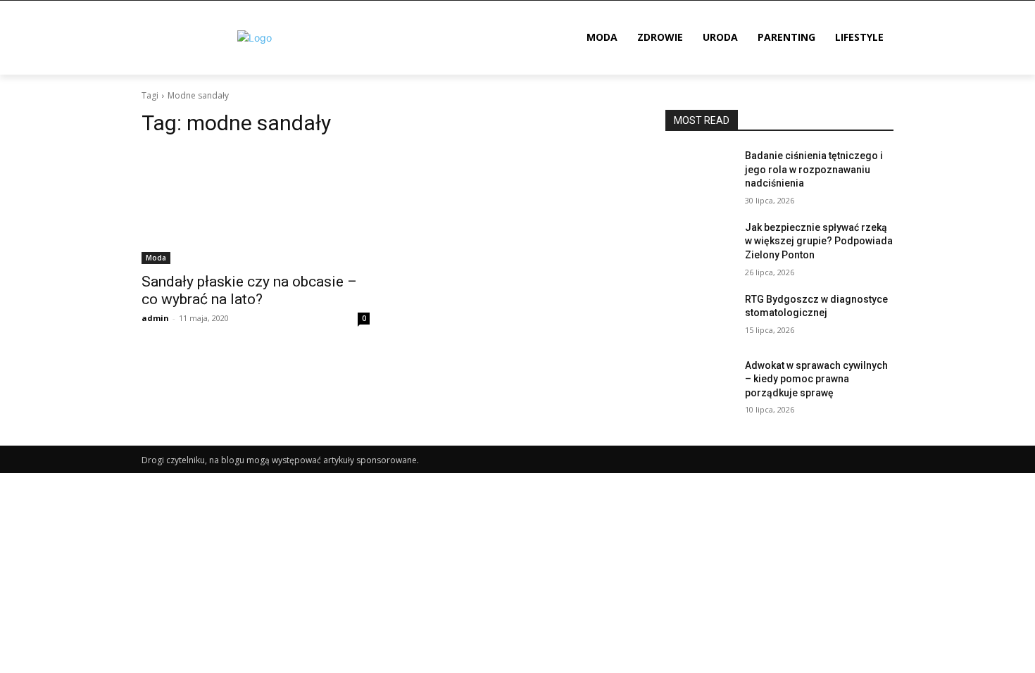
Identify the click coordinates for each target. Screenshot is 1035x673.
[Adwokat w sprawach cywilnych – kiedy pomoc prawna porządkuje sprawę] (699, 383)
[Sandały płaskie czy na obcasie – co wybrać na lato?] (256, 207)
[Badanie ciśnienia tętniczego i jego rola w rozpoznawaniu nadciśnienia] (699, 173)
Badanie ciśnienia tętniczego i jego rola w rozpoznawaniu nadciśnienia (814, 169)
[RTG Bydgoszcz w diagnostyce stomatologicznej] (699, 317)
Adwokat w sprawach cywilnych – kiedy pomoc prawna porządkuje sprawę (816, 379)
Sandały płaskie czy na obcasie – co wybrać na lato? (249, 290)
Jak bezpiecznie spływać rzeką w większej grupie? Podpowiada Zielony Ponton (819, 241)
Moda (156, 258)
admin (155, 318)
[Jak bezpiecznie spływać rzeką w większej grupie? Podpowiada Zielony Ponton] (699, 245)
